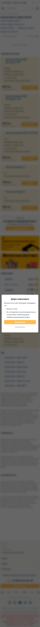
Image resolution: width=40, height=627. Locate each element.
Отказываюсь (20, 327)
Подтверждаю (20, 322)
